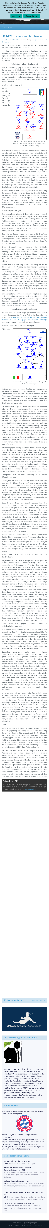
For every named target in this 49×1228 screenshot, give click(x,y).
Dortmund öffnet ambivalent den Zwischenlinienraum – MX (17, 1169)
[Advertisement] (24, 893)
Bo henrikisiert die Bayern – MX (16, 1181)
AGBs (17, 1226)
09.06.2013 (15, 40)
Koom (6, 1163)
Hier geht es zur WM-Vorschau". (23, 1096)
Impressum (38, 1226)
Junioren (38, 40)
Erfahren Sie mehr (32, 16)
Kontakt (9, 1226)
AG (5, 1183)
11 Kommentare (23, 1000)
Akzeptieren (16, 16)
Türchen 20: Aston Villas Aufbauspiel (19, 1203)
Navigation (7, 27)
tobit (6, 1172)
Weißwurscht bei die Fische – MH (17, 1161)
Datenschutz (26, 1226)
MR (6, 40)
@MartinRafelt (30, 789)
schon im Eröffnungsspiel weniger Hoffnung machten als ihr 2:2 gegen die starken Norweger (24, 318)
